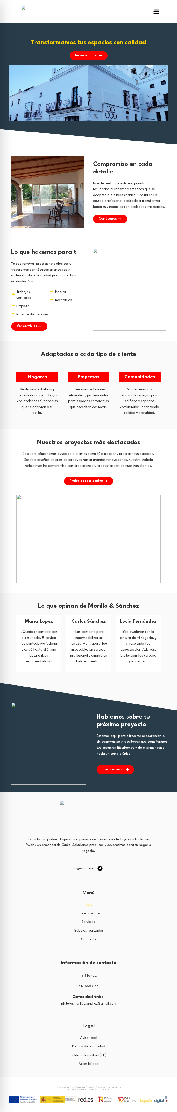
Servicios (88, 922)
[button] (156, 11)
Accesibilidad (89, 1064)
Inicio (88, 905)
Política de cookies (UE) (88, 1055)
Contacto (88, 939)
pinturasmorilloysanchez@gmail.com (88, 1004)
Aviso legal (88, 1038)
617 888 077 (88, 986)
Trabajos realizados (88, 931)
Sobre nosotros (88, 913)
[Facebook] (100, 868)
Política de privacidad (88, 1046)
